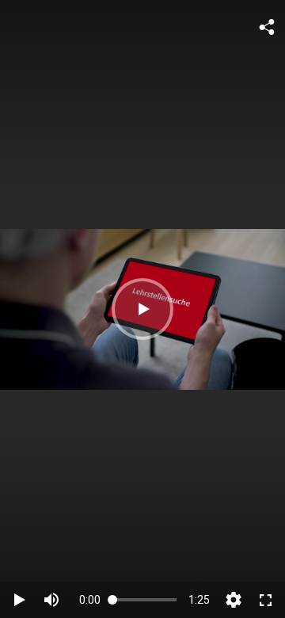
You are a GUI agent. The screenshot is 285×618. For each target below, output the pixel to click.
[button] (142, 309)
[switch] (51, 599)
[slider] (144, 599)
